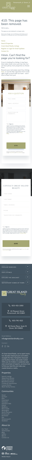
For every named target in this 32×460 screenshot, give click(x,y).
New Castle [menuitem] (5, 409)
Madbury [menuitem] (5, 407)
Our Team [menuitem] (5, 429)
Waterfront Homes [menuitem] (8, 378)
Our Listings (7, 272)
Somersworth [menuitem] (6, 419)
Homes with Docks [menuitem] (8, 380)
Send (16, 145)
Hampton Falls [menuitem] (6, 404)
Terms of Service (19, 152)
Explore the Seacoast (10, 277)
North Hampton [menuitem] (7, 412)
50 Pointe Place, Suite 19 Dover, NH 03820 (17, 327)
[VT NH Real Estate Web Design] (16, 448)
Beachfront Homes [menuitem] (8, 382)
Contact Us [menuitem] (5, 437)
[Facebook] (2, 346)
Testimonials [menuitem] (6, 431)
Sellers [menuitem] (4, 434)
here (2, 72)
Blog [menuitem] (3, 432)
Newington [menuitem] (5, 410)
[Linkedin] (8, 346)
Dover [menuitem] (4, 395)
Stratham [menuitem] (5, 421)
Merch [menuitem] (4, 436)
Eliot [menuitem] (3, 398)
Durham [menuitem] (4, 397)
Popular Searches (9, 267)
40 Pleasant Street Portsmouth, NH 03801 (16, 312)
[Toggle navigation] (28, 6)
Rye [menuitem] (3, 417)
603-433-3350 (17, 306)
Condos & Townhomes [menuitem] (9, 383)
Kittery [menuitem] (4, 405)
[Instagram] (5, 346)
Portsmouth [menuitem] (5, 414)
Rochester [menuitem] (5, 416)
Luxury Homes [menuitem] (6, 385)
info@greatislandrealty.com (12, 339)
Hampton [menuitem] (5, 402)
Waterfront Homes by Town (13, 283)
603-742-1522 (17, 321)
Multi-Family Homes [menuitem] (8, 387)
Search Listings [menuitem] (7, 376)
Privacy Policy (11, 152)
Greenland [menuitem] (5, 400)
